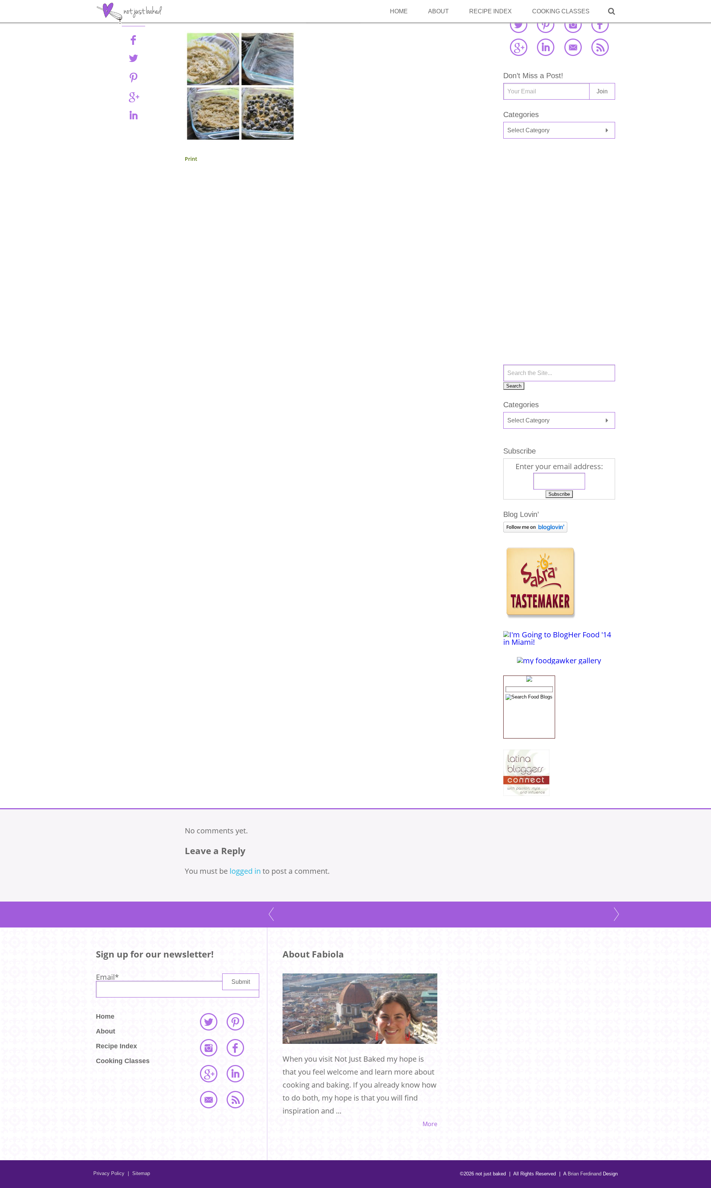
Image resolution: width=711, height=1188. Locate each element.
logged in (245, 871)
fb (133, 39)
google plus (518, 47)
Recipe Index (490, 11)
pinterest (545, 24)
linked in (545, 47)
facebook (600, 24)
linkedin (133, 115)
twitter (518, 24)
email (573, 47)
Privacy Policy (108, 1173)
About (438, 11)
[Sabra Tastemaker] (540, 616)
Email (107, 977)
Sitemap (139, 1173)
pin (133, 77)
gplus (133, 96)
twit (133, 58)
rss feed (600, 47)
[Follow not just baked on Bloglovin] (535, 530)
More (430, 1124)
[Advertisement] (559, 203)
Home (399, 11)
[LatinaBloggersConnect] (526, 793)
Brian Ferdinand (584, 1174)
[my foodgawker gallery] (559, 661)
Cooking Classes (561, 11)
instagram (573, 24)
